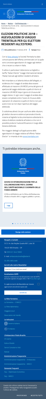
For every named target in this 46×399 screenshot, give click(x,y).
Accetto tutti (37, 395)
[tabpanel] (23, 188)
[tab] (12, 223)
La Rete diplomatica (11, 306)
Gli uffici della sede (10, 260)
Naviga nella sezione (23, 232)
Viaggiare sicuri (9, 311)
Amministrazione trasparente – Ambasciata (19, 359)
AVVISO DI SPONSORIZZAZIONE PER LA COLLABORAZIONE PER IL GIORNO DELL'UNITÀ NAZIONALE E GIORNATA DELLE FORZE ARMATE (22, 185)
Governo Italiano (7, 4)
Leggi (10, 205)
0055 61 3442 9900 (14, 252)
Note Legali (37, 279)
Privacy (32, 279)
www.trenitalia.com (31, 136)
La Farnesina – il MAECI (12, 302)
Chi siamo (7, 339)
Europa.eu (11, 328)
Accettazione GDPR (11, 274)
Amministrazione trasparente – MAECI (18, 364)
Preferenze (22, 395)
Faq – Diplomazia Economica (14, 372)
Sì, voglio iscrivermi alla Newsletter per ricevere (19, 284)
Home (3, 23)
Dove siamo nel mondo (12, 315)
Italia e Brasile (9, 343)
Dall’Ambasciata (21, 23)
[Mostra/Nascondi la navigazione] (4, 14)
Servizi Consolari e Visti (12, 347)
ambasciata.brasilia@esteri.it (20, 256)
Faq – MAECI (8, 376)
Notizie (10, 23)
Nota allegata (12, 56)
